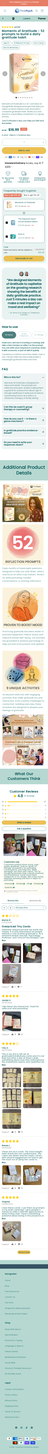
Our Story (9, 1303)
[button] (5, 11)
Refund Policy (11, 1401)
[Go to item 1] (14, 845)
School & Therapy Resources (18, 1368)
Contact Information (14, 1389)
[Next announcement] (43, 3)
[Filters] (10, 908)
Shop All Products (13, 1329)
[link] (9, 205)
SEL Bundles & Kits (13, 1374)
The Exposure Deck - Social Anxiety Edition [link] (28, 220)
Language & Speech (14, 1346)
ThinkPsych (19, 1447)
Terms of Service (12, 1412)
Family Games (11, 1351)
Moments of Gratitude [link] (25, 202)
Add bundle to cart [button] (24, 258)
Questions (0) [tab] (35, 901)
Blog (7, 1286)
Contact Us (10, 1297)
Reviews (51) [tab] (13, 901)
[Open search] (4, 908)
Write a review (24, 823)
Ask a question (24, 829)
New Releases (11, 1335)
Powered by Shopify (31, 1447)
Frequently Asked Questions (17, 1308)
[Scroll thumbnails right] (43, 845)
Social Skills (10, 1363)
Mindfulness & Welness (15, 1357)
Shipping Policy (12, 1406)
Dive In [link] (21, 234)
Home (7, 1280)
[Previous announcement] (4, 3)
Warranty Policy (12, 1417)
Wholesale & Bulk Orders (16, 1314)
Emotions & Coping (13, 1340)
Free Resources (12, 1291)
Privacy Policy (11, 1395)
